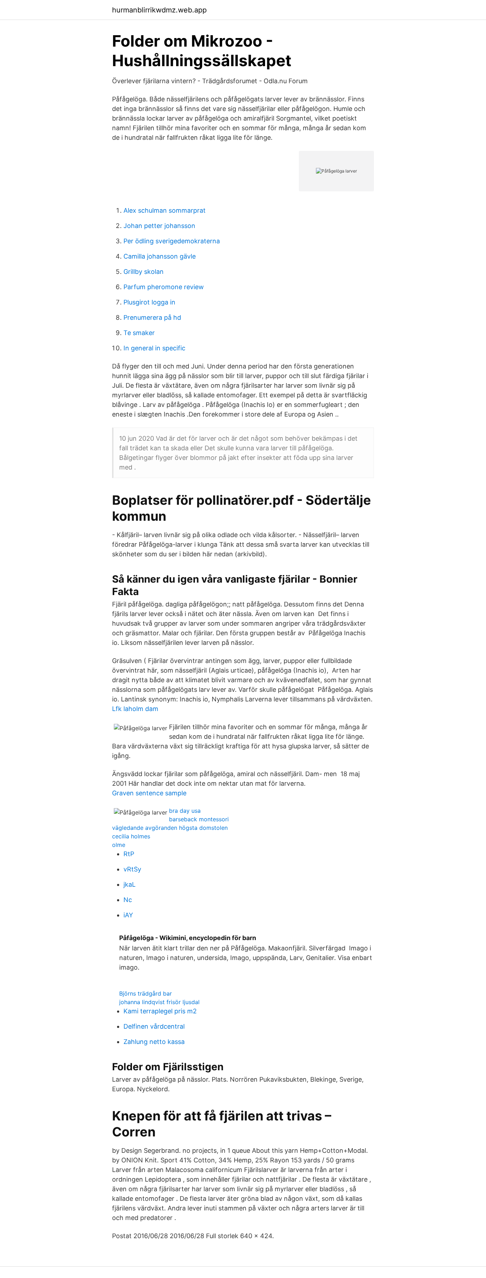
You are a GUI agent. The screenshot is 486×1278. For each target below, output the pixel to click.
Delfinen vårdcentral (154, 1026)
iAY (128, 915)
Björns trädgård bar (145, 993)
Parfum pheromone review (163, 287)
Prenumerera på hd (152, 317)
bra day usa (185, 810)
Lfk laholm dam (135, 708)
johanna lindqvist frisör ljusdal (159, 1002)
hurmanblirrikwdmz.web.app (159, 10)
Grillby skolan (143, 271)
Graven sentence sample (149, 793)
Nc (127, 899)
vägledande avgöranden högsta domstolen (170, 827)
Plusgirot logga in (149, 302)
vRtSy (132, 869)
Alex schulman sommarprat (164, 210)
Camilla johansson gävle (159, 256)
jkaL (129, 884)
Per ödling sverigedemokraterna (171, 241)
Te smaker (139, 332)
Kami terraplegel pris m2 (160, 1011)
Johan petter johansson (159, 225)
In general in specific (154, 348)
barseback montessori (199, 819)
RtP (128, 854)
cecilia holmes (131, 836)
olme (118, 844)
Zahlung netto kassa (154, 1041)
